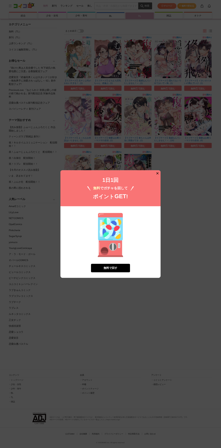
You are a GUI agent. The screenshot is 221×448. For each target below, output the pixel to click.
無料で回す (110, 267)
